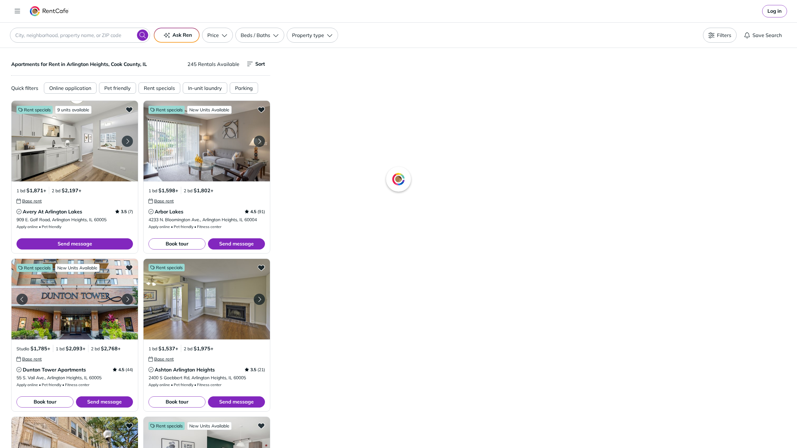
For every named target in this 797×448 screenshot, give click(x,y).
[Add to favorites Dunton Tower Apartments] (129, 267)
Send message (75, 243)
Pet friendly (117, 88)
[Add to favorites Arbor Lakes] (261, 109)
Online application (70, 88)
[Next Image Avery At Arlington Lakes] (127, 141)
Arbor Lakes (169, 211)
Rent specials (159, 88)
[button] (75, 141)
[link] (774, 11)
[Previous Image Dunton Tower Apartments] (22, 299)
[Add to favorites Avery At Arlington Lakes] (129, 109)
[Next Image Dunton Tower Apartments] (127, 299)
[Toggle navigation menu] (17, 11)
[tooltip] (29, 201)
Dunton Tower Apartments (54, 369)
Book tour (177, 243)
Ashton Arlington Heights (185, 369)
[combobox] (80, 35)
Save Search (767, 35)
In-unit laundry (205, 88)
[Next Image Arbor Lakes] (259, 141)
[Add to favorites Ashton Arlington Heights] (261, 267)
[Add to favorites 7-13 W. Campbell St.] (129, 425)
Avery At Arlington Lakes (52, 211)
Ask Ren (182, 35)
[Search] (142, 35)
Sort (260, 64)
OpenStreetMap (565, 430)
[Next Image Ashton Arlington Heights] (259, 299)
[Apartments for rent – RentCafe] (49, 11)
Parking (244, 88)
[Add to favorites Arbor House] (261, 425)
